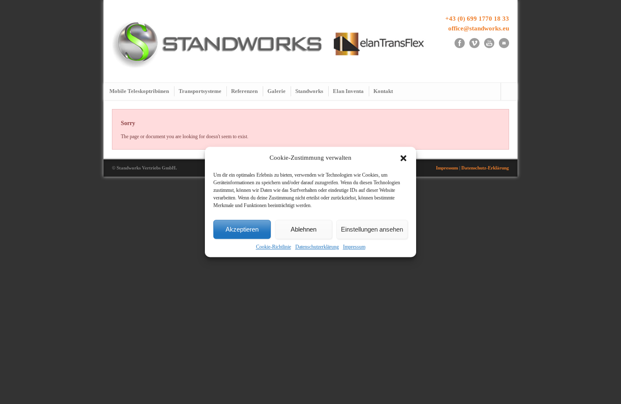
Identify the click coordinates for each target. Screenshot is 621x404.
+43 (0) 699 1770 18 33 (477, 18)
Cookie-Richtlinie (273, 247)
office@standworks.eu (478, 28)
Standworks (309, 91)
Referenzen (244, 91)
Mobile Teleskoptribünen (139, 91)
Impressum (354, 247)
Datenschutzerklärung (317, 247)
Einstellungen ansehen (372, 229)
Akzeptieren (242, 229)
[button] (403, 158)
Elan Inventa (348, 91)
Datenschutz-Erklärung (485, 167)
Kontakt (383, 91)
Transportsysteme (200, 91)
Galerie (276, 91)
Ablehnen (303, 229)
